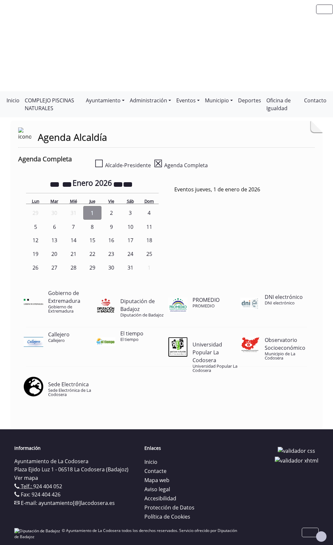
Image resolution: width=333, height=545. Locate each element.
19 (35, 254)
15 (92, 240)
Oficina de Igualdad (278, 104)
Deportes (249, 100)
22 (92, 254)
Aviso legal (157, 489)
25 (149, 254)
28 (73, 267)
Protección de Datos (169, 507)
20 (54, 254)
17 (130, 240)
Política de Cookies (167, 516)
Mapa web (156, 480)
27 (54, 267)
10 (130, 226)
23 (111, 254)
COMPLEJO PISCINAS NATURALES (49, 104)
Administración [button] (148, 100)
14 (73, 240)
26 (35, 267)
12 (35, 240)
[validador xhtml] (296, 460)
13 (54, 240)
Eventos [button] (186, 100)
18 (149, 240)
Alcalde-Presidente (122, 165)
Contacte (155, 471)
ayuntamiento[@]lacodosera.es (76, 503)
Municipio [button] (217, 100)
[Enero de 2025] (55, 183)
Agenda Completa (180, 165)
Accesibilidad (160, 498)
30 (111, 267)
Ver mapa (26, 477)
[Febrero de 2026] (128, 183)
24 (130, 254)
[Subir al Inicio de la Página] (321, 536)
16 (111, 240)
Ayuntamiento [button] (103, 100)
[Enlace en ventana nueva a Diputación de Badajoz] (38, 530)
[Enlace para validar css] (296, 450)
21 (73, 254)
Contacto (315, 100)
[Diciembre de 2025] (68, 183)
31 (130, 267)
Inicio (13, 100)
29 (92, 267)
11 (149, 226)
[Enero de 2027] (119, 183)
